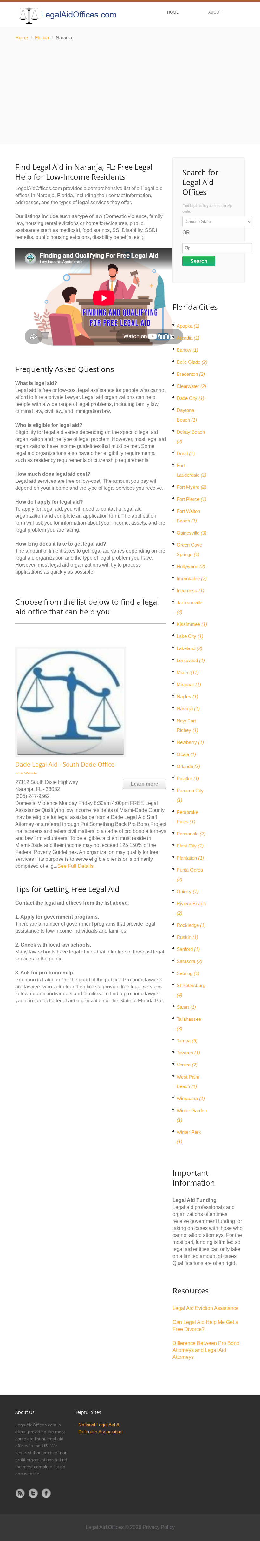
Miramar (189, 684)
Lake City (190, 636)
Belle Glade (192, 362)
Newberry (190, 742)
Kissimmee (192, 624)
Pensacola (191, 833)
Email (19, 773)
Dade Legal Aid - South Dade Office (64, 764)
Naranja (188, 708)
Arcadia (188, 338)
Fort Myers (191, 487)
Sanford (188, 949)
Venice (187, 1064)
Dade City (190, 398)
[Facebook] (46, 1493)
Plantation (190, 857)
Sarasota (189, 961)
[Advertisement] (130, 92)
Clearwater (191, 386)
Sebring (188, 973)
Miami (187, 672)
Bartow (187, 350)
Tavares (188, 1052)
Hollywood (191, 566)
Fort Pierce (191, 499)
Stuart (186, 1007)
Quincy (187, 891)
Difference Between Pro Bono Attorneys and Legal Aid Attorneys (205, 1350)
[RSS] (20, 1493)
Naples (187, 696)
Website (30, 773)
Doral (186, 453)
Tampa (187, 1040)
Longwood (191, 660)
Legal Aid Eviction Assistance (205, 1308)
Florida (42, 37)
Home (21, 37)
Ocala (186, 754)
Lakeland (189, 648)
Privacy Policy (159, 1527)
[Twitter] (33, 1493)
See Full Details (75, 866)
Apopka (188, 326)
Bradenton (191, 374)
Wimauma (191, 1098)
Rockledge (191, 925)
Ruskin (187, 937)
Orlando (188, 766)
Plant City (190, 845)
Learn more (144, 784)
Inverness (190, 590)
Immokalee (192, 578)
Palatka (188, 778)
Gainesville (191, 532)
